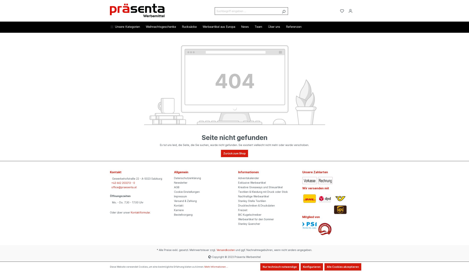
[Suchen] (283, 11)
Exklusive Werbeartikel (252, 182)
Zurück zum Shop (234, 153)
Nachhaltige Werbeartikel (253, 196)
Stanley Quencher (249, 223)
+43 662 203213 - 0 (123, 182)
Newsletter (180, 182)
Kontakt (178, 205)
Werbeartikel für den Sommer (256, 219)
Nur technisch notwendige (280, 266)
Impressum (180, 196)
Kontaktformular (140, 212)
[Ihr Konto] (350, 10)
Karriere (179, 210)
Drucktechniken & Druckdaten (256, 205)
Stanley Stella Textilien (252, 200)
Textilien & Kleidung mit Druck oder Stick (263, 191)
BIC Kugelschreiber (249, 214)
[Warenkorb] (357, 9)
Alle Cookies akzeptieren (343, 266)
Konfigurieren (312, 266)
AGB (176, 187)
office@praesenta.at (124, 187)
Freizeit (242, 210)
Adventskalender (248, 178)
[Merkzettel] (342, 10)
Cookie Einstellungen (187, 191)
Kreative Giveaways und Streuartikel (260, 187)
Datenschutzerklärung (187, 178)
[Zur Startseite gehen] (137, 10)
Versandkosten (226, 250)
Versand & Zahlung (185, 200)
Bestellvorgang (183, 214)
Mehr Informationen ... (216, 266)
